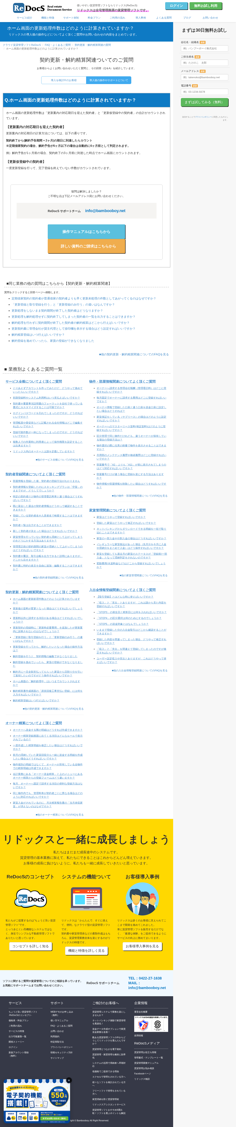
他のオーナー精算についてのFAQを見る (60, 814)
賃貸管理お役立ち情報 (145, 1052)
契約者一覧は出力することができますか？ (37, 525)
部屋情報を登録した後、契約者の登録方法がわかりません (46, 481)
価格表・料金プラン (19, 1020)
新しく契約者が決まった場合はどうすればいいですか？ (45, 531)
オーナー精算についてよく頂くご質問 (34, 723)
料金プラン (94, 17)
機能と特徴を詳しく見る (86, 950)
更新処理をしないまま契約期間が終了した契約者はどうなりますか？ (57, 310)
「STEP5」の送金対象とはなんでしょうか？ (123, 623)
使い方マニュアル (59, 1020)
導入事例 (141, 17)
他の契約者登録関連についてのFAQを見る (59, 577)
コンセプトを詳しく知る (30, 946)
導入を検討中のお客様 (64, 80)
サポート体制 (71, 17)
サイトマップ (57, 1058)
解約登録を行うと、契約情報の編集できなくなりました (45, 656)
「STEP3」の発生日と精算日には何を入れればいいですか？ (132, 612)
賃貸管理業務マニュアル (146, 1063)
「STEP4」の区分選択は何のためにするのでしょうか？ (129, 618)
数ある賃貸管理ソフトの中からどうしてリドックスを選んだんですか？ (109, 1040)
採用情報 (138, 1035)
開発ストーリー (16, 1042)
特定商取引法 (57, 1042)
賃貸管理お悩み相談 (144, 1068)
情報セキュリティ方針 (62, 1052)
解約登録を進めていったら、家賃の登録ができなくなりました (53, 340)
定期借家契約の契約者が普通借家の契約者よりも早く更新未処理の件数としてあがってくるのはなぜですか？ (84, 298)
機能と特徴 (47, 17)
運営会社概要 (141, 1012)
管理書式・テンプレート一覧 (148, 1057)
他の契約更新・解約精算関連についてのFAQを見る (54, 708)
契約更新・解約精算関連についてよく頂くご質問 (42, 592)
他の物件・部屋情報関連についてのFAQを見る (140, 495)
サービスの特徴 (16, 1031)
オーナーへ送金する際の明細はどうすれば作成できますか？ (48, 729)
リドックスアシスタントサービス (109, 1104)
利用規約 (55, 1036)
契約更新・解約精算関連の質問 (93, 44)
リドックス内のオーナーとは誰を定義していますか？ (44, 451)
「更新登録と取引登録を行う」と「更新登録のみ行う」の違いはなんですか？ (63, 304)
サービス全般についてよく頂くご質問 (34, 381)
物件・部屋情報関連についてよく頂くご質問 (122, 381)
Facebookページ (142, 1073)
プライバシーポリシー (62, 1047)
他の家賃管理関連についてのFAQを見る (144, 575)
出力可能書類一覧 (17, 1036)
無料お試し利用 (205, 6)
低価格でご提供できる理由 (105, 1071)
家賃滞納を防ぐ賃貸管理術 (105, 1099)
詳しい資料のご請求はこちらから (88, 246)
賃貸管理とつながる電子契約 (106, 1049)
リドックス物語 (142, 1079)
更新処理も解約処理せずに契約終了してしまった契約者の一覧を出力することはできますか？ (74, 316)
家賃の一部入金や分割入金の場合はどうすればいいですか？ (131, 538)
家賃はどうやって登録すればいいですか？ (121, 517)
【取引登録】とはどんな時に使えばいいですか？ (125, 596)
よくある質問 (164, 17)
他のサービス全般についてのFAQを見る (60, 459)
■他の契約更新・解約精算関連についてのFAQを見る (134, 354)
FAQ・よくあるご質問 (58, 44)
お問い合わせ (210, 17)
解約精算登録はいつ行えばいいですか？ (38, 334)
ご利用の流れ (117, 17)
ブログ (187, 17)
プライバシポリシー (203, 117)
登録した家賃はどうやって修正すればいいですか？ (126, 522)
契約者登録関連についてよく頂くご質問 (35, 474)
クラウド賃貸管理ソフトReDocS (22, 44)
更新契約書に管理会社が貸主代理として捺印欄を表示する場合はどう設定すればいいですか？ (74, 328)
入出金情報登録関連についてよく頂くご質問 (122, 590)
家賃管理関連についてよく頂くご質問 (117, 510)
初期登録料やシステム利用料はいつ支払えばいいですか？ (46, 397)
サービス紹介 (24, 17)
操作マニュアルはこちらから (86, 232)
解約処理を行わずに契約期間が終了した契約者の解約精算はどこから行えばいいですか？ (71, 322)
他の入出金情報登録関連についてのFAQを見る (140, 670)
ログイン (176, 6)
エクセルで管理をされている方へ (109, 1076)
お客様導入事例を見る (142, 946)
